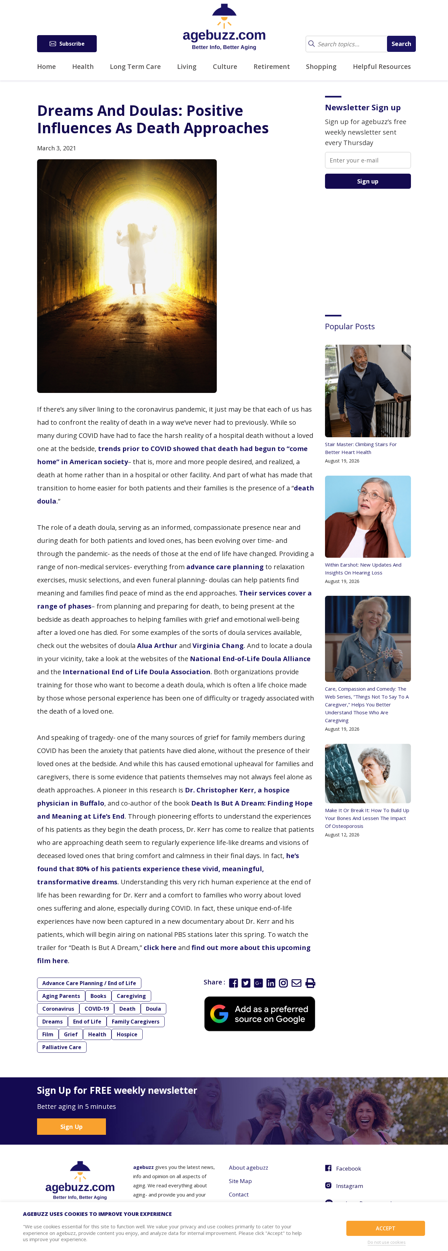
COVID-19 (97, 1008)
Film (47, 1034)
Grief (71, 1034)
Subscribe (72, 43)
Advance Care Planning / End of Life (89, 983)
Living (186, 66)
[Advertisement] (374, 247)
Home (46, 66)
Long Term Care (135, 66)
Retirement (272, 66)
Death (127, 1008)
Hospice (127, 1034)
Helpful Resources (382, 66)
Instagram (349, 1186)
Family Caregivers (135, 1021)
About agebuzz (248, 1167)
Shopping (321, 66)
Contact (239, 1194)
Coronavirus (58, 1008)
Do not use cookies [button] (387, 1242)
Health (83, 66)
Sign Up (71, 1127)
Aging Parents (61, 996)
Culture (225, 66)
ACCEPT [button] (386, 1228)
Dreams (52, 1021)
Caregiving (131, 996)
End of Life (87, 1021)
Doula (153, 1008)
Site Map (240, 1181)
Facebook (348, 1168)
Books (98, 996)
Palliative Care (61, 1047)
